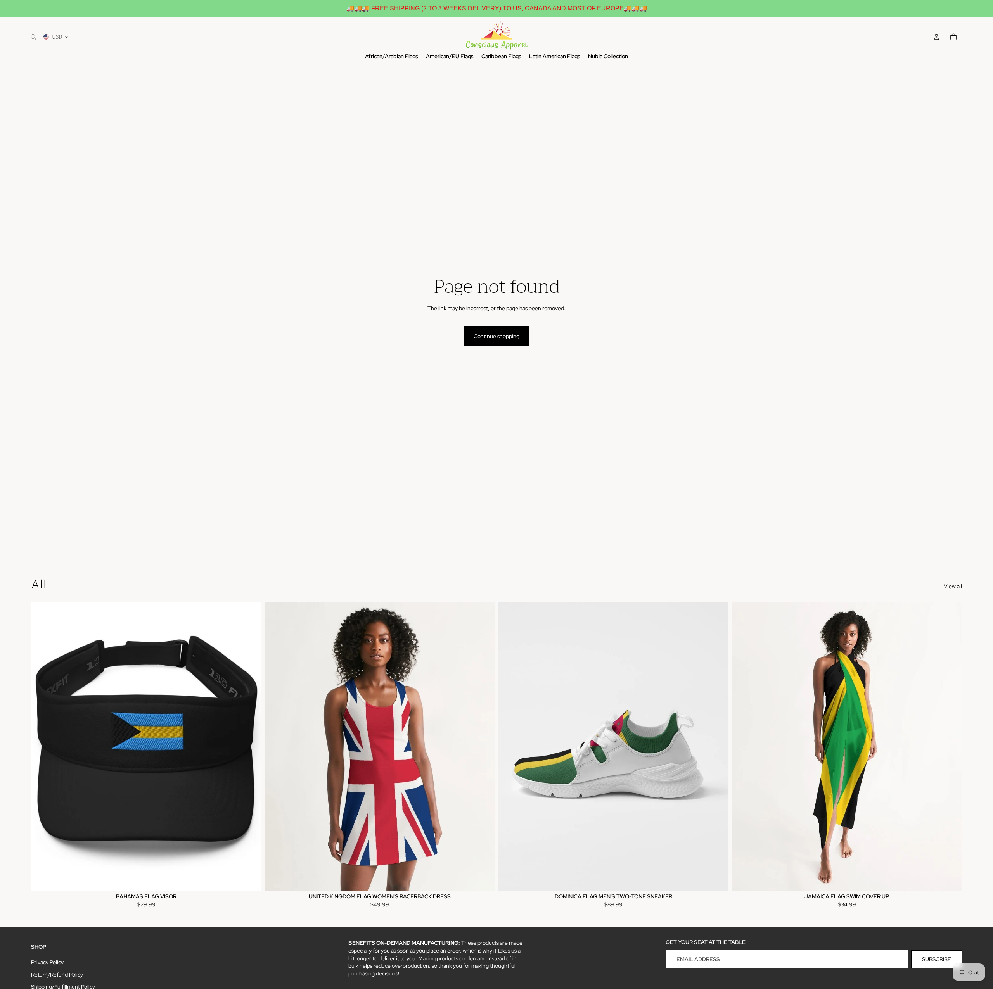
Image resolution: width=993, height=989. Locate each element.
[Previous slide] (42, 746)
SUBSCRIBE (936, 959)
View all (953, 586)
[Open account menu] (936, 36)
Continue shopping (496, 336)
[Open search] (33, 36)
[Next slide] (249, 746)
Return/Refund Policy (57, 974)
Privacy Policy (47, 962)
